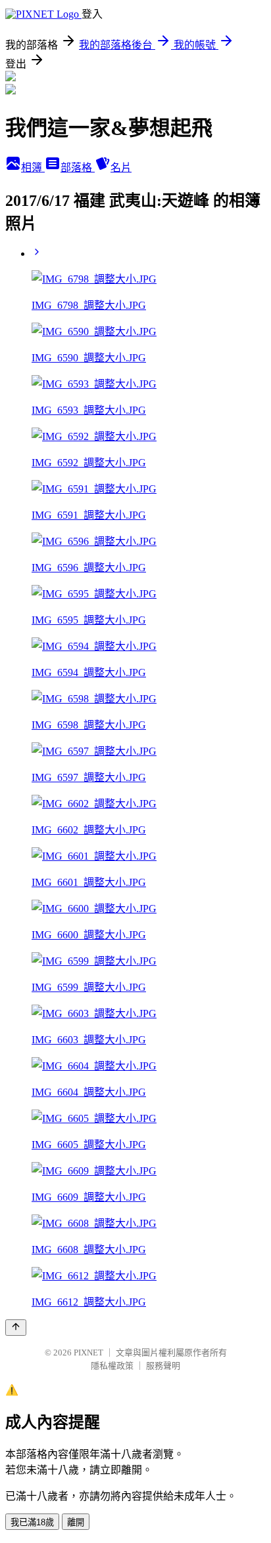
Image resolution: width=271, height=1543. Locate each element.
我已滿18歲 (32, 1522)
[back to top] (15, 1327)
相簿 (33, 167)
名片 (121, 167)
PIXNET (88, 1352)
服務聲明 (163, 1366)
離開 (75, 1522)
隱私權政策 (112, 1366)
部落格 (78, 167)
